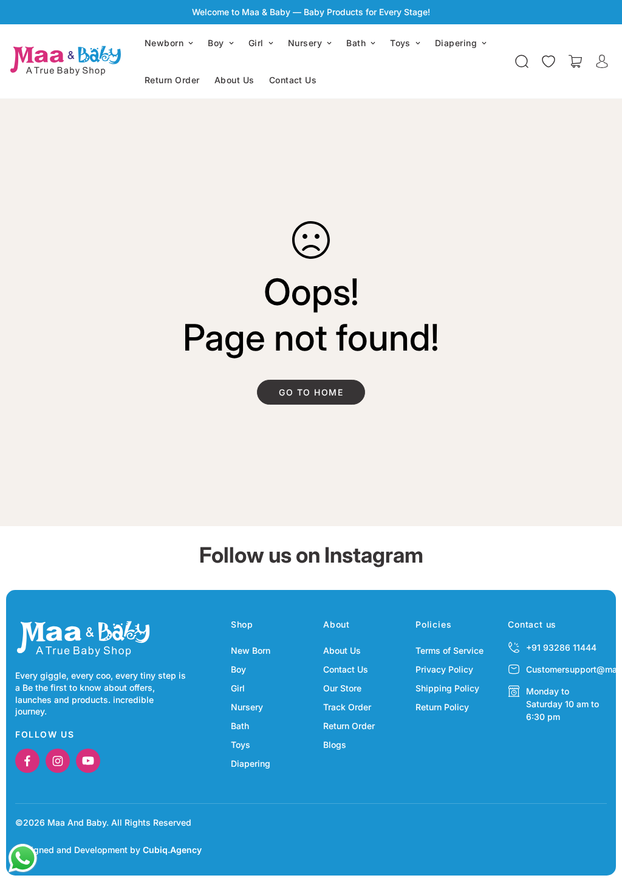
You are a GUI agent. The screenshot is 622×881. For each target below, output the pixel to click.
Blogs (334, 744)
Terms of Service (449, 650)
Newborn (164, 43)
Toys (400, 43)
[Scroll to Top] (598, 815)
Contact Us (293, 80)
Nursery (305, 43)
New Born (250, 650)
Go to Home (311, 392)
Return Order (172, 80)
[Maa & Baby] (68, 61)
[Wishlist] (548, 61)
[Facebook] (27, 761)
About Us (234, 80)
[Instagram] (58, 761)
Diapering (456, 43)
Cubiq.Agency (172, 850)
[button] (575, 61)
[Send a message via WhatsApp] (22, 858)
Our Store (342, 688)
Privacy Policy (444, 669)
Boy (216, 43)
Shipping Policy (447, 688)
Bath (356, 43)
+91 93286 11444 (561, 647)
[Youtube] (88, 761)
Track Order (347, 707)
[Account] (602, 61)
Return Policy (442, 707)
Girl (256, 43)
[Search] (521, 61)
